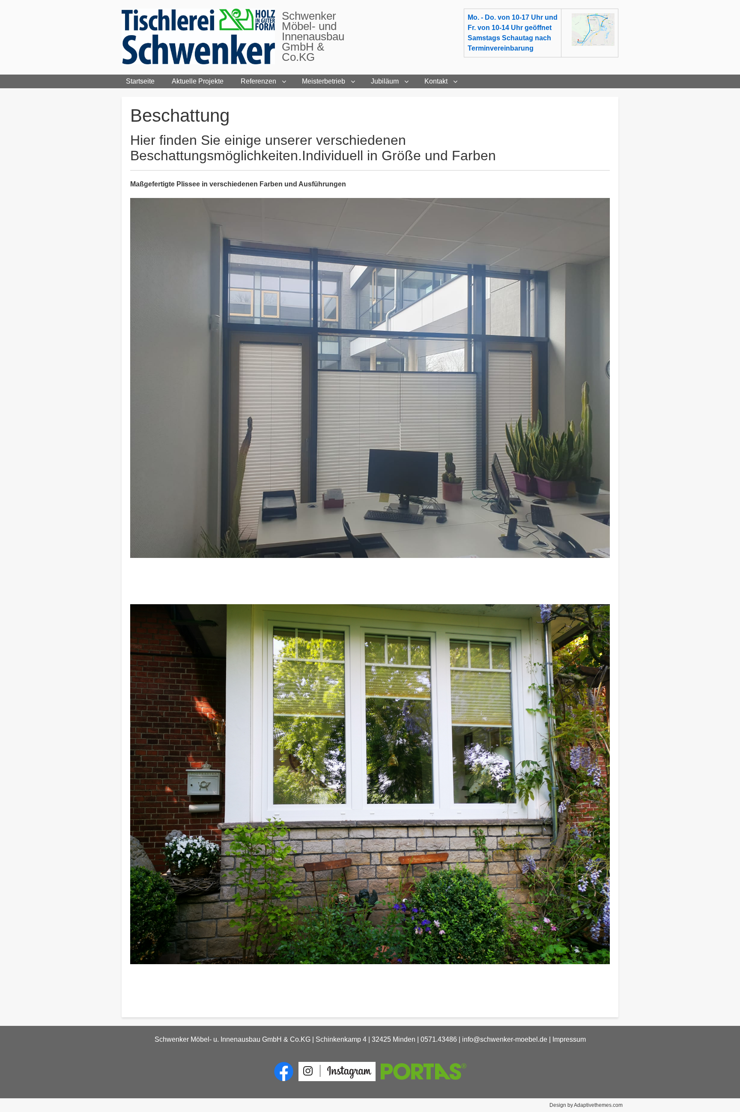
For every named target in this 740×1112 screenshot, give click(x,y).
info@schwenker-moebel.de (504, 1039)
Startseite (140, 81)
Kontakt (436, 81)
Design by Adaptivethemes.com (586, 1105)
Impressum (569, 1039)
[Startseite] (202, 36)
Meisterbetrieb (323, 81)
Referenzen (258, 81)
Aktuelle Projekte (198, 81)
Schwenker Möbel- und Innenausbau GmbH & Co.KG (313, 36)
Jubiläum (385, 81)
